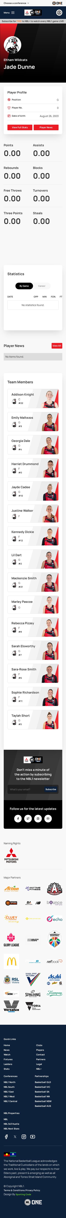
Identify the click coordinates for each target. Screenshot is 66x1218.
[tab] (24, 286)
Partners (40, 1059)
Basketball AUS (43, 1105)
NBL (6, 1119)
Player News (46, 127)
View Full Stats (20, 127)
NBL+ (38, 1068)
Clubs (39, 1045)
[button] (16, 3)
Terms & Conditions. (14, 1190)
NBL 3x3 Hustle (11, 1123)
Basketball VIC (42, 1086)
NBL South (9, 1086)
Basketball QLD (43, 1082)
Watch (7, 1054)
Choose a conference (15, 3)
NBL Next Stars (11, 1128)
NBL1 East (9, 1091)
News (6, 1049)
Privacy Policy (32, 1190)
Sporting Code (23, 1194)
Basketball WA (42, 1096)
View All (57, 345)
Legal (39, 1064)
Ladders (8, 1064)
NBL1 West (9, 1096)
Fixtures (8, 1059)
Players (40, 1049)
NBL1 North (9, 1082)
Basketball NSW (43, 1101)
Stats (6, 1068)
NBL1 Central (10, 1101)
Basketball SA (42, 1091)
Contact (40, 1054)
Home (7, 1045)
